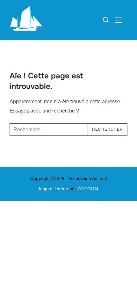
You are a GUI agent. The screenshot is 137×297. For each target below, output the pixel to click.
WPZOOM (87, 188)
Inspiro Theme (53, 188)
